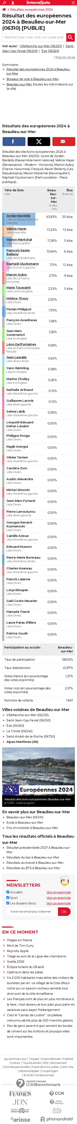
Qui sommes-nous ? (16, 1058)
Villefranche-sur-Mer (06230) (41, 46)
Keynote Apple (18, 951)
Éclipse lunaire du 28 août (25, 967)
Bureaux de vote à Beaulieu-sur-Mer (32, 79)
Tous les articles (32, 1063)
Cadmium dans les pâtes (25, 972)
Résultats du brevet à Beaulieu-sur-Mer (35, 863)
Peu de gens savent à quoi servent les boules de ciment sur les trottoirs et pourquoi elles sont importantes (40, 1031)
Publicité (68, 1058)
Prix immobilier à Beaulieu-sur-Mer (32, 828)
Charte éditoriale (51, 1058)
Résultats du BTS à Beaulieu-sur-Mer (33, 868)
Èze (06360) (50, 51)
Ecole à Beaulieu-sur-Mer (24, 823)
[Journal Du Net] (20, 1102)
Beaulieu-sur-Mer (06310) (24, 817)
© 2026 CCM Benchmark (39, 1075)
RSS (45, 1063)
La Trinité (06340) (19, 731)
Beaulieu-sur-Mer (19, 84)
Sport (13, 898)
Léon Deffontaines (21, 344)
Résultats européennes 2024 (31, 9)
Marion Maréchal (19, 239)
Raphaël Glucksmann (22, 264)
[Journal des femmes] (20, 1093)
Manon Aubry (16, 275)
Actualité (15, 892)
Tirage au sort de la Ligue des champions (36, 956)
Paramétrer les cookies (45, 1067)
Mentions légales (29, 1071)
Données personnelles (17, 1067)
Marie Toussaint (18, 288)
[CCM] (56, 1093)
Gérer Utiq (67, 1067)
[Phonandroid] (56, 1119)
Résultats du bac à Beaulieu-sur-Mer (32, 857)
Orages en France (19, 940)
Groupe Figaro (49, 1071)
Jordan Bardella (18, 216)
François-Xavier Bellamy (18, 252)
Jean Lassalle (16, 357)
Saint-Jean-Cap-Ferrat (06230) (28, 720)
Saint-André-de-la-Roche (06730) (30, 736)
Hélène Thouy (17, 298)
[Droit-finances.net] (56, 1102)
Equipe (35, 1058)
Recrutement (58, 1063)
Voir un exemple (59, 892)
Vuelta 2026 (15, 962)
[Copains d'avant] (20, 1110)
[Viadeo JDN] (56, 1110)
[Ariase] (20, 1119)
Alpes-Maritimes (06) (22, 742)
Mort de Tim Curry (20, 946)
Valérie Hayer (16, 229)
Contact (15, 1063)
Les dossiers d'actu (22, 903)
